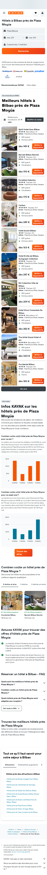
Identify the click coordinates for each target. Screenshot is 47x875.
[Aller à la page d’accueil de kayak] (15, 12)
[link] (23, 553)
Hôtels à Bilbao (13, 834)
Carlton (22, 205)
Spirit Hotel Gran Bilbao (29, 129)
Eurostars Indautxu (27, 180)
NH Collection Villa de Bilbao (28, 284)
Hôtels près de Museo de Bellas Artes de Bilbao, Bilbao (22, 801)
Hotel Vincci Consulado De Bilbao (30, 311)
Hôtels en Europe (30, 829)
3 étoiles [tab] (23, 584)
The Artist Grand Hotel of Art (30, 338)
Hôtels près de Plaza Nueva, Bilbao (19, 805)
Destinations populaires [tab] (28, 765)
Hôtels (19, 829)
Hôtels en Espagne (13, 832)
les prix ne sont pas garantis (21, 852)
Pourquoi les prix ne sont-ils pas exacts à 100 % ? (22, 867)
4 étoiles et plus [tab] (10, 584)
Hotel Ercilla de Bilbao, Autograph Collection (29, 257)
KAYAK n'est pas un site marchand (18, 859)
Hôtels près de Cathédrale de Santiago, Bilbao (21, 786)
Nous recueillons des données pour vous (21, 863)
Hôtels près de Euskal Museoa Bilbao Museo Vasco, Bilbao (23, 795)
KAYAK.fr (11, 829)
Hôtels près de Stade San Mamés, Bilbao (22, 790)
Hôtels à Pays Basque (30, 832)
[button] (4, 13)
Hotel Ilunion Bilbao (27, 230)
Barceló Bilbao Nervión (29, 154)
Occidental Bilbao (26, 364)
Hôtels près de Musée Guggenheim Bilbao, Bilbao (22, 780)
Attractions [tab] (9, 765)
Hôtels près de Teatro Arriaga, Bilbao (20, 809)
